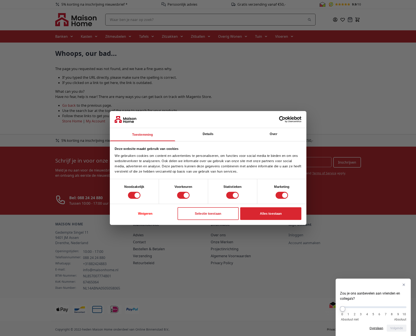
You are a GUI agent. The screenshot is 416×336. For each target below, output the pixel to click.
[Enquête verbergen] (403, 284)
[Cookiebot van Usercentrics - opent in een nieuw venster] (282, 119)
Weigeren (145, 213)
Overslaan (376, 328)
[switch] (183, 195)
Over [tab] (273, 134)
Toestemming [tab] (142, 134)
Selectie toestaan (208, 213)
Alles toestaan (271, 213)
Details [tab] (208, 134)
